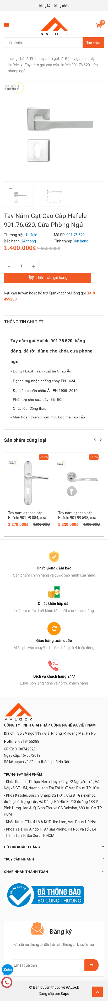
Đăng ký (44, 6)
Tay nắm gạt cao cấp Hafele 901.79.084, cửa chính (27, 518)
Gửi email (91, 965)
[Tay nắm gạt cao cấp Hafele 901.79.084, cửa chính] (29, 483)
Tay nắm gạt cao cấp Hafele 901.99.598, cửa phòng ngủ (77, 518)
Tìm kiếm (93, 42)
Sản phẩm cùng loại (25, 440)
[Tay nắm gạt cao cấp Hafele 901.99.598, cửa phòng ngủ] (79, 483)
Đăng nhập (61, 6)
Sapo (65, 994)
